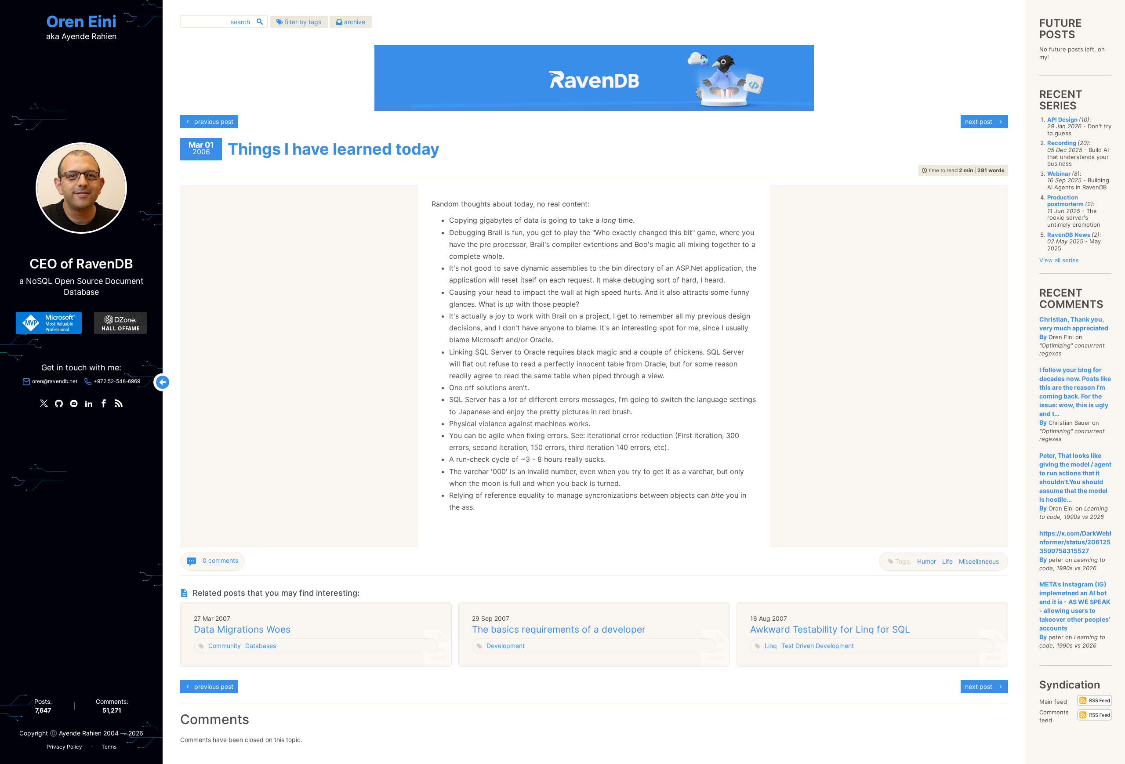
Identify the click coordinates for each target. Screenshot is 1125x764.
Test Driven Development (817, 645)
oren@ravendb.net (54, 381)
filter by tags (302, 21)
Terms (109, 746)
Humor (926, 561)
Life (947, 561)
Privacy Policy (64, 746)
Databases (260, 645)
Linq (771, 645)
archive (353, 21)
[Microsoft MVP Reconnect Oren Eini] (49, 323)
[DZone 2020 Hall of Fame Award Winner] (120, 323)
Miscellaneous (979, 561)
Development (505, 645)
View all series (1059, 260)
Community (224, 645)
